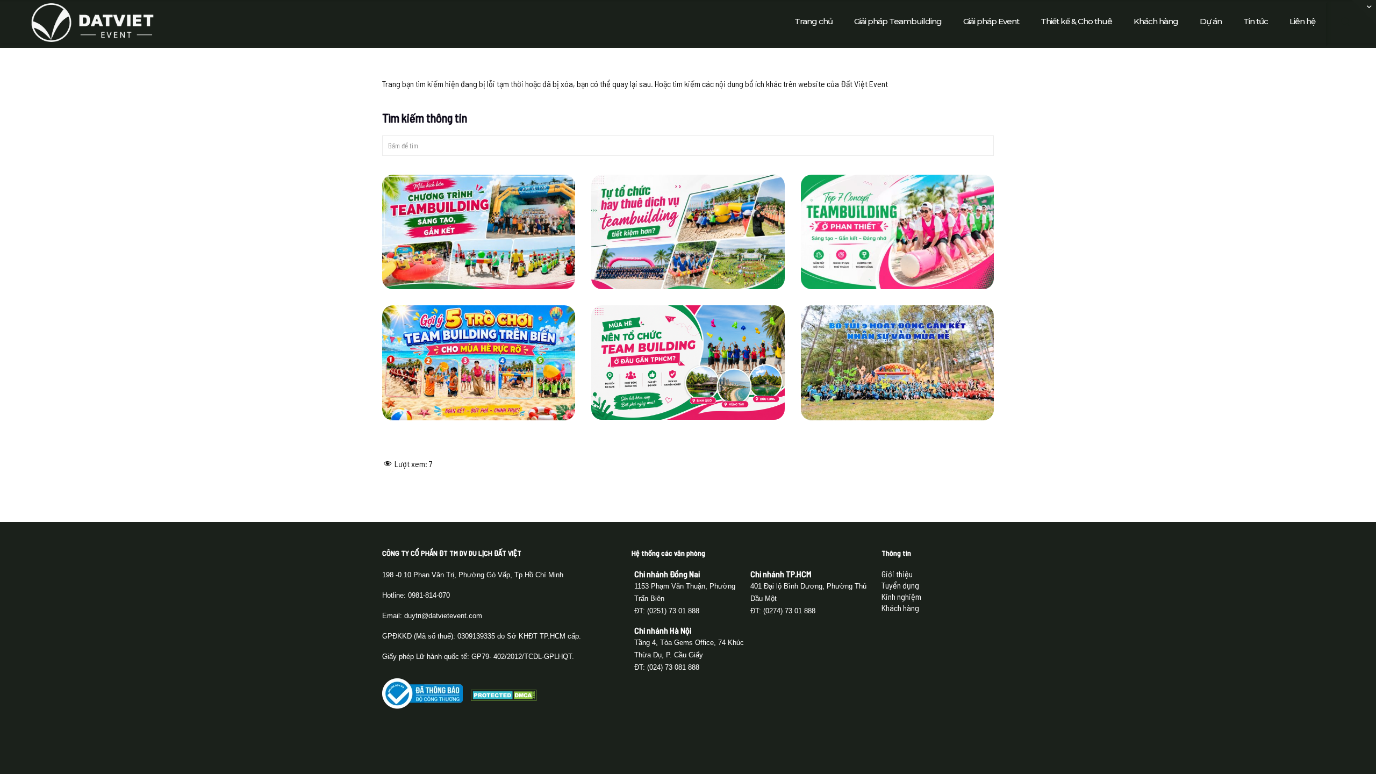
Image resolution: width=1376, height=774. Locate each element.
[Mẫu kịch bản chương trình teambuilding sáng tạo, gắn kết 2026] (479, 232)
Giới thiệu (897, 574)
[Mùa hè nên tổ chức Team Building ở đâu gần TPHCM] (688, 362)
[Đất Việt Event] (92, 21)
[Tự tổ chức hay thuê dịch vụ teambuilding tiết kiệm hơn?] (688, 232)
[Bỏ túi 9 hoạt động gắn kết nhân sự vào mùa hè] (897, 362)
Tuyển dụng (900, 585)
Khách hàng (900, 608)
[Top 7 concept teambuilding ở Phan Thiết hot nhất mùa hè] (897, 232)
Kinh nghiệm (901, 596)
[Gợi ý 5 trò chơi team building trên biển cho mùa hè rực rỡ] (479, 362)
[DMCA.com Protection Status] (504, 697)
